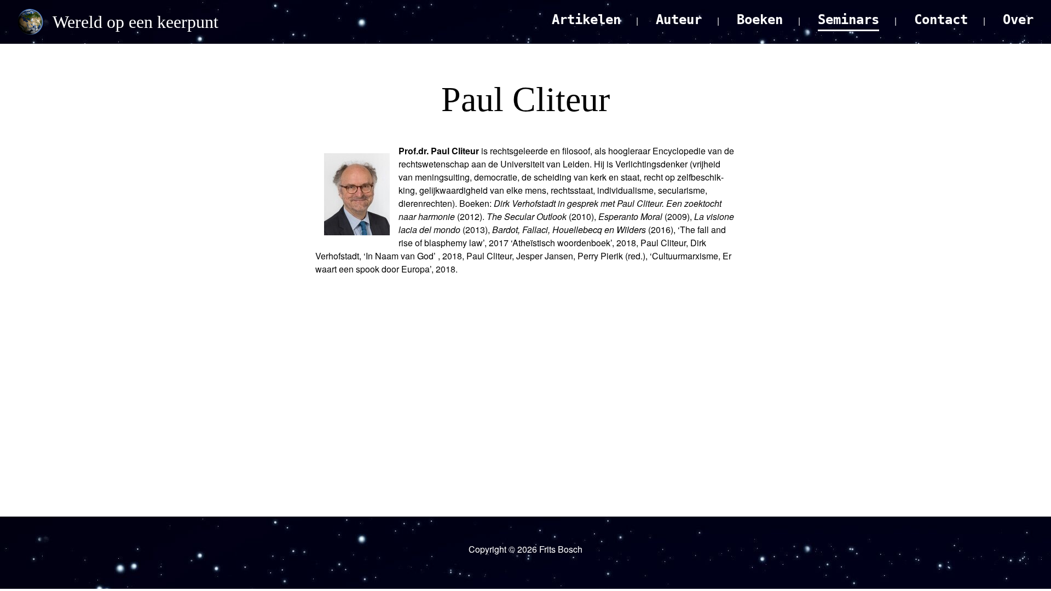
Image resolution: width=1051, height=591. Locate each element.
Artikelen (586, 19)
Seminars (848, 19)
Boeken (760, 19)
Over (1018, 19)
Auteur (679, 19)
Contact (941, 19)
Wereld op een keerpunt (135, 22)
